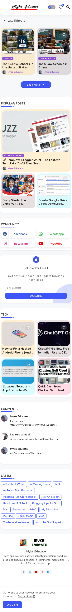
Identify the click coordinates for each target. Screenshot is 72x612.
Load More (34, 85)
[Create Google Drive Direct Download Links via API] (54, 185)
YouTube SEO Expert (48, 522)
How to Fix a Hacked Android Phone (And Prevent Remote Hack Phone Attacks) (17, 350)
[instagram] (42, 572)
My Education (50, 509)
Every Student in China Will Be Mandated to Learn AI (17, 202)
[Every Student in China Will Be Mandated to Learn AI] (18, 185)
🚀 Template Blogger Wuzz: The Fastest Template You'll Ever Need (31, 161)
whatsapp (57, 234)
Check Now (25, 596)
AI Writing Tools (40, 484)
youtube (56, 244)
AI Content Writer (14, 484)
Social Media (25, 516)
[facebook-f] (23, 572)
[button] (51, 7)
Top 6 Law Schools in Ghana (53, 65)
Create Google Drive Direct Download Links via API (52, 202)
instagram (20, 244)
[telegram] (48, 572)
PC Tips (8, 516)
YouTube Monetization (16, 522)
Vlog (41, 516)
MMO (33, 509)
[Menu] (5, 7)
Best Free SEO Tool (15, 503)
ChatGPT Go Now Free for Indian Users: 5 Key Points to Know (53, 350)
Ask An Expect (50, 497)
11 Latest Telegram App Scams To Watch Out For (17, 388)
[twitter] (29, 572)
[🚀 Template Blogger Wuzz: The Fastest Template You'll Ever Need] (36, 131)
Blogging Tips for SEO (46, 503)
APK (57, 484)
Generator (18, 509)
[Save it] (28, 35)
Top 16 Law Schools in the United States (17, 65)
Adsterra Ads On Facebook (19, 497)
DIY (5, 509)
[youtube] (36, 572)
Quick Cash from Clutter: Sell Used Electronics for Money (53, 388)
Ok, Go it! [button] (12, 605)
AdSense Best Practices (18, 490)
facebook (20, 234)
